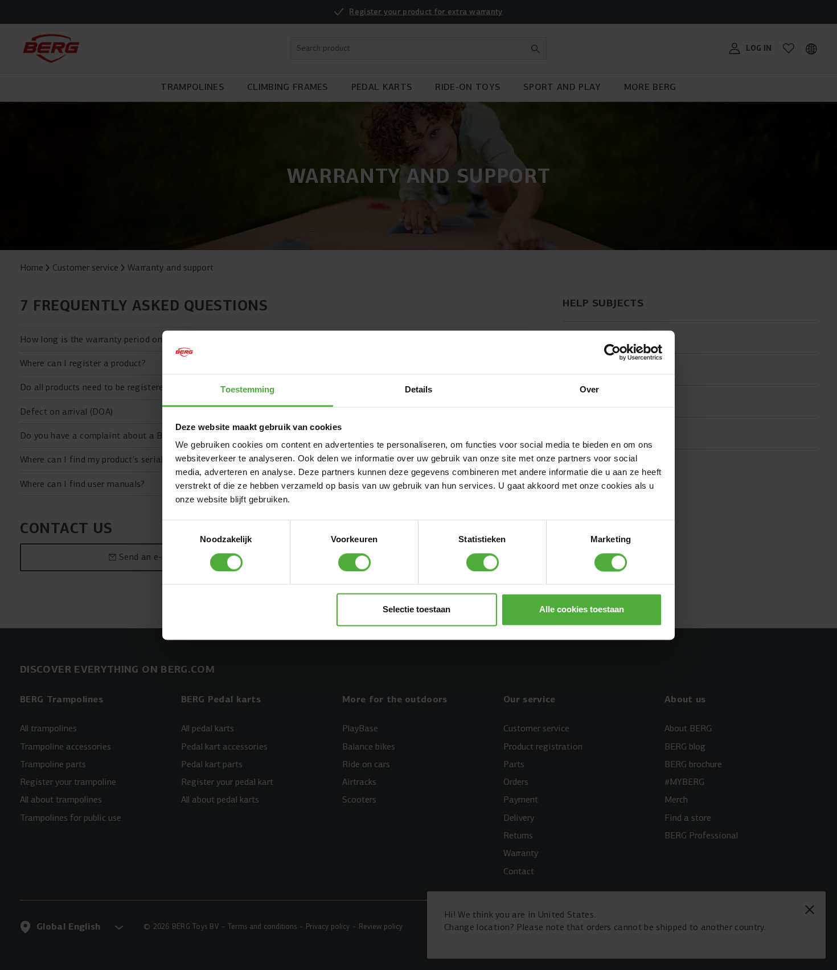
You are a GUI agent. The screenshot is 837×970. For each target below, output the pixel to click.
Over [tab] (589, 390)
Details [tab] (419, 390)
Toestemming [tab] (247, 390)
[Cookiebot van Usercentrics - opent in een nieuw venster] (612, 352)
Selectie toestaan (416, 610)
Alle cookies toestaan (581, 610)
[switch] (354, 562)
